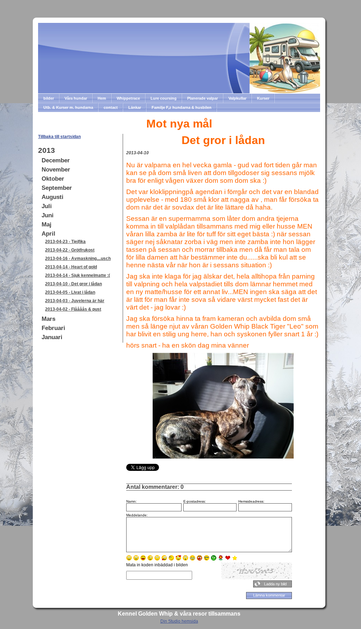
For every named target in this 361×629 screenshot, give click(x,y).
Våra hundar (76, 98)
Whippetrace (128, 98)
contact (111, 107)
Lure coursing (164, 98)
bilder (48, 98)
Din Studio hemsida (179, 621)
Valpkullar (237, 98)
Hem (102, 98)
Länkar (134, 107)
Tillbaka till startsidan (59, 136)
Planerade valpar (202, 98)
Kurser (263, 98)
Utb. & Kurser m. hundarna (68, 107)
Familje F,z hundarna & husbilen (182, 107)
